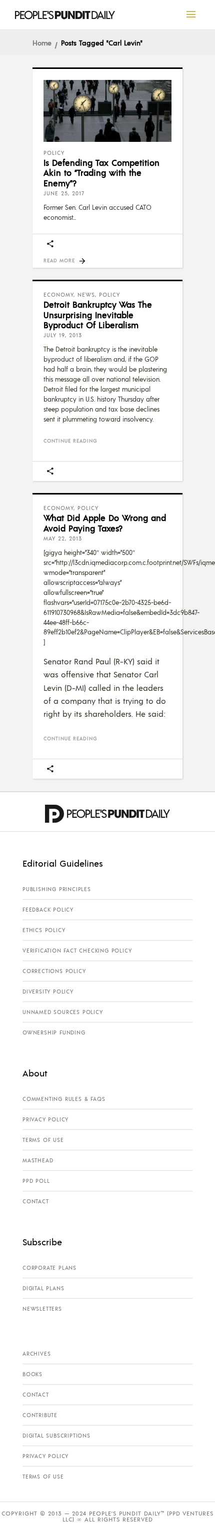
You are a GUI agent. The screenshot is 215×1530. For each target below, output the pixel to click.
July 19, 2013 (63, 335)
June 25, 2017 (64, 193)
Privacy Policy (45, 1119)
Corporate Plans (49, 1267)
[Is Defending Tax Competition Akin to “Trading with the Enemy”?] (108, 111)
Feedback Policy (48, 909)
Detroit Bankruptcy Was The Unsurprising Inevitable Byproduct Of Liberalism (98, 314)
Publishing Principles (56, 889)
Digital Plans (43, 1288)
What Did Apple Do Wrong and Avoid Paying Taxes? (105, 522)
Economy (59, 294)
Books (32, 1374)
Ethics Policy (43, 930)
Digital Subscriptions (56, 1435)
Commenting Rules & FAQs (63, 1098)
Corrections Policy (54, 971)
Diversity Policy (48, 991)
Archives (36, 1353)
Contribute (40, 1415)
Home (42, 42)
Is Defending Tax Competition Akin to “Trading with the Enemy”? (102, 172)
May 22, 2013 (63, 538)
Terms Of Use (43, 1139)
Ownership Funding (54, 1032)
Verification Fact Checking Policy (77, 950)
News (86, 294)
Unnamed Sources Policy (62, 1012)
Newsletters (42, 1308)
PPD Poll (36, 1180)
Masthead (37, 1160)
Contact (35, 1201)
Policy (54, 152)
